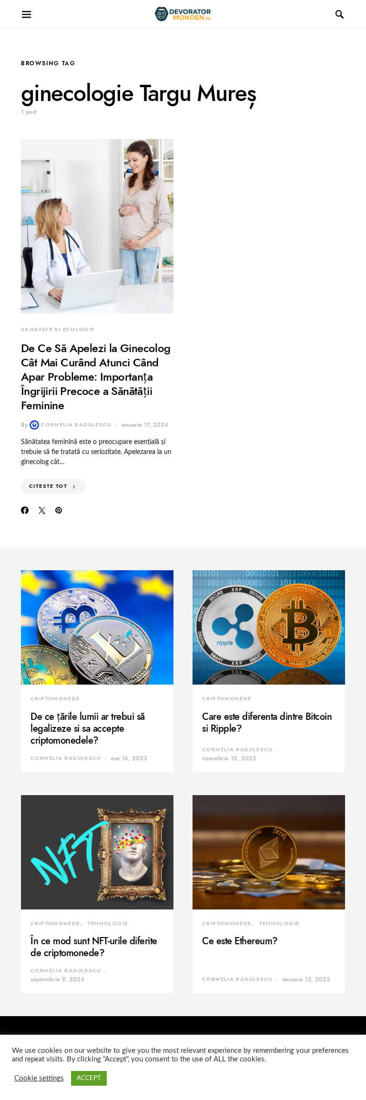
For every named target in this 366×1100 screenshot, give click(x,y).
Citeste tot (48, 486)
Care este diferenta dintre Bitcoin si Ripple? (267, 722)
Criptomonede (55, 698)
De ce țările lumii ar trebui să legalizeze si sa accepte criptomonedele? (87, 728)
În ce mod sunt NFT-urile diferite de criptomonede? (93, 946)
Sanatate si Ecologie (58, 329)
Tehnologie (108, 923)
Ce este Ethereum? (240, 941)
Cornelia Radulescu (76, 424)
